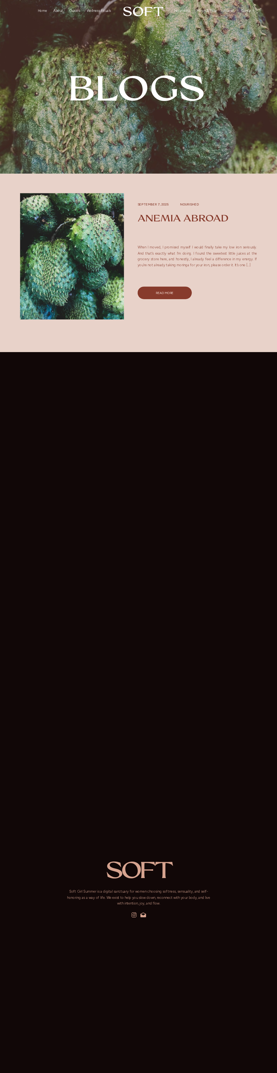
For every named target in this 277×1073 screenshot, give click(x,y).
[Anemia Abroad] (72, 256)
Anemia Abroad (183, 218)
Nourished (189, 204)
